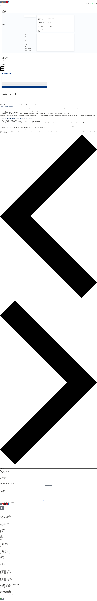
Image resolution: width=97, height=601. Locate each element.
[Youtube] (3, 504)
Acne (4, 54)
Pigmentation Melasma (51, 18)
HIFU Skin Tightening (40, 26)
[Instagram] (5, 504)
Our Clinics (3, 64)
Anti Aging (5, 56)
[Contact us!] (2, 508)
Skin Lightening (5, 60)
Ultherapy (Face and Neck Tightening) (52, 29)
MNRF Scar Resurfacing (41, 19)
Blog (2, 63)
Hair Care (4, 58)
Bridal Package (39, 18)
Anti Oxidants (5, 57)
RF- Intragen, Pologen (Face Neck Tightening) (42, 29)
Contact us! (2, 510)
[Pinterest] (7, 2)
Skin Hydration (5, 59)
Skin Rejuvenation (50, 19)
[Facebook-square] (1, 504)
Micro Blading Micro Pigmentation (42, 22)
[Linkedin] (8, 2)
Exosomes (39, 23)
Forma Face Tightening (51, 26)
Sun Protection (5, 61)
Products (3, 53)
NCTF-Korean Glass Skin (51, 23)
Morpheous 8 (49, 22)
